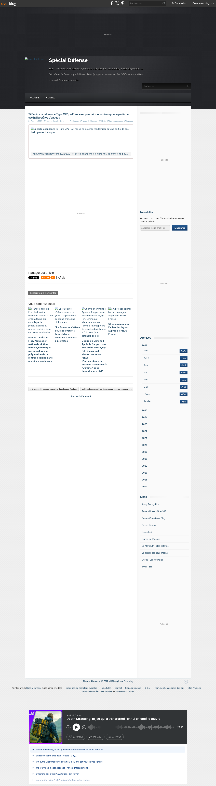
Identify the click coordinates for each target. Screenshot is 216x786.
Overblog (128, 681)
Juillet (146, 358)
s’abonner (78, 737)
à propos (116, 737)
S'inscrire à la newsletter (43, 292)
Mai (145, 372)
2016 (144, 472)
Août (146, 350)
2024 (144, 417)
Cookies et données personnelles (96, 691)
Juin (146, 365)
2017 (144, 465)
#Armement (118, 121)
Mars (146, 387)
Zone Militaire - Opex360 (154, 511)
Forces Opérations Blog (153, 518)
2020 (144, 445)
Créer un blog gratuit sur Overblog (81, 688)
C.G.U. (148, 688)
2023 (144, 424)
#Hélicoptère (93, 121)
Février (147, 394)
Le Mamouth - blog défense (155, 546)
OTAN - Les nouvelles (152, 560)
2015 (144, 479)
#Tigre (109, 121)
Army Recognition (150, 504)
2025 (144, 410)
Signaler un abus (133, 688)
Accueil (34, 97)
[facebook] (112, 3)
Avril (146, 379)
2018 (144, 459)
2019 (144, 452)
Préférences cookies (124, 691)
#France (83, 121)
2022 (144, 431)
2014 (144, 486)
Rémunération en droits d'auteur (169, 688)
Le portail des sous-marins (155, 553)
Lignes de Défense (151, 539)
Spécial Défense (68, 60)
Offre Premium (194, 688)
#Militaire (102, 121)
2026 (144, 345)
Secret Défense (149, 525)
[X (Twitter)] (117, 3)
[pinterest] (123, 3)
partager (97, 737)
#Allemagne (128, 121)
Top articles (106, 688)
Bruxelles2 (147, 532)
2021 (144, 438)
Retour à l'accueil (81, 396)
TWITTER (147, 566)
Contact (51, 97)
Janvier (147, 401)
